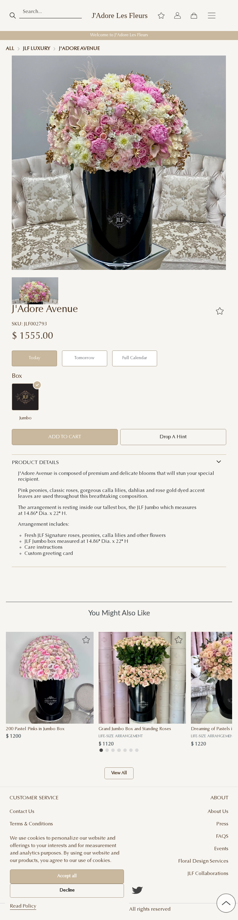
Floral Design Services (203, 861)
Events (221, 848)
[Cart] (193, 15)
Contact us (22, 811)
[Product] (49, 678)
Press (222, 824)
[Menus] (212, 15)
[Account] (177, 15)
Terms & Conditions (31, 824)
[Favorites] (219, 311)
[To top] (226, 903)
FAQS (222, 836)
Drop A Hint (173, 437)
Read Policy (23, 906)
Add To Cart (64, 437)
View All (119, 773)
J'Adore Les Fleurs (120, 15)
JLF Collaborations (207, 873)
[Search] (12, 15)
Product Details (35, 463)
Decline (67, 890)
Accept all (67, 876)
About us (218, 811)
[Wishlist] (161, 15)
